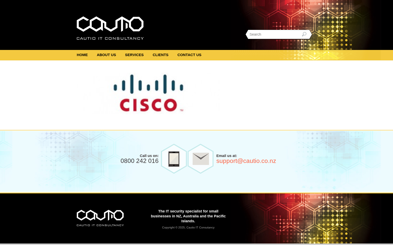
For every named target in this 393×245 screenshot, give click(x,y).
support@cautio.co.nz (246, 160)
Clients (160, 55)
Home (82, 55)
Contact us (189, 55)
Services (134, 55)
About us (106, 55)
